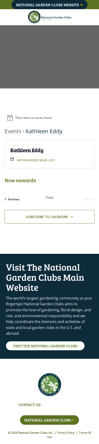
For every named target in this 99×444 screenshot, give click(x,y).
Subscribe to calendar (47, 217)
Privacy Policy (66, 433)
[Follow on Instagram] (68, 405)
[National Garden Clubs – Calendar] (49, 17)
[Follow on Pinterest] (75, 405)
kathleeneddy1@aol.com (36, 160)
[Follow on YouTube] (82, 405)
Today (49, 197)
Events (13, 131)
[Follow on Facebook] (61, 405)
